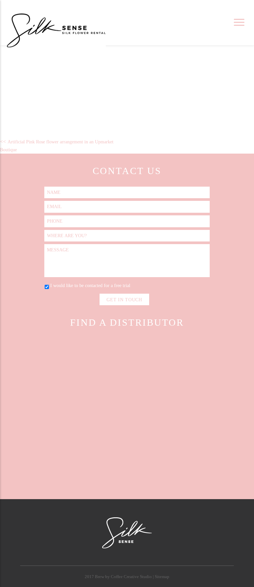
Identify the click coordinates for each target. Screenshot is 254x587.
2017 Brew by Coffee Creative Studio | (120, 576)
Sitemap (162, 576)
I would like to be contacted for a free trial (90, 285)
